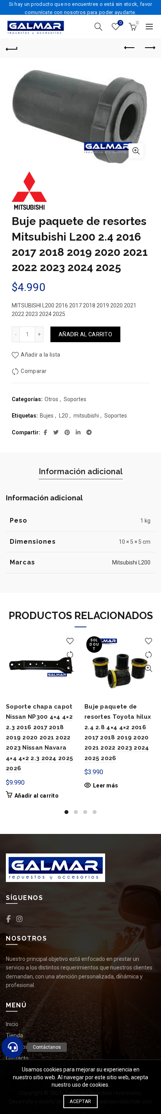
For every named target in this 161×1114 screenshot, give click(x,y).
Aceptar (80, 1101)
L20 (63, 415)
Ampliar (136, 150)
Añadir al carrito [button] (36, 796)
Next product (149, 48)
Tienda (14, 1035)
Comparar (34, 371)
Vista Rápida (70, 668)
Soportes (75, 399)
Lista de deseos (120, 23)
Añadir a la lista (40, 355)
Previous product (130, 48)
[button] (12, 1047)
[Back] (11, 48)
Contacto (17, 1058)
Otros (51, 399)
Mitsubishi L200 (131, 562)
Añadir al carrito (85, 334)
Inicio (12, 1024)
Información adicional (81, 471)
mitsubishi (86, 415)
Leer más (105, 785)
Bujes (47, 415)
